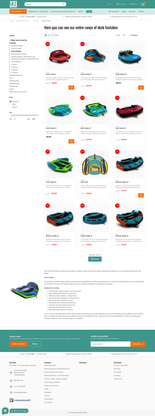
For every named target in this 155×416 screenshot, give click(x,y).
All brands (15, 101)
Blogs (124, 11)
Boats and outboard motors (53, 372)
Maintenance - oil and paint (38, 11)
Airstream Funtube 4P (122, 182)
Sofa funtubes (16, 61)
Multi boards (13, 86)
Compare (117, 375)
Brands (80, 11)
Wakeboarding (14, 83)
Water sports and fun (23, 21)
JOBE (14, 104)
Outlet (89, 11)
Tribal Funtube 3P (121, 128)
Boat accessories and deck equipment (57, 369)
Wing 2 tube (84, 182)
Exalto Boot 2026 (50, 365)
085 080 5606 (18, 380)
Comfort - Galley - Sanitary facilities (55, 379)
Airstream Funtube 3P (52, 236)
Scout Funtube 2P (51, 182)
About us (132, 11)
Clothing (47, 396)
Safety (46, 389)
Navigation (47, 392)
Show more (95, 259)
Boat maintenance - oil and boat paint (56, 375)
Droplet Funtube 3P (86, 236)
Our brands (48, 402)
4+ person (14, 72)
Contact (141, 11)
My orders (117, 369)
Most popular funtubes (18, 54)
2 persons (14, 67)
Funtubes (36, 21)
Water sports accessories (18, 92)
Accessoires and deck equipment (63, 11)
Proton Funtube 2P (86, 74)
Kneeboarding (14, 81)
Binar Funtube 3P (86, 128)
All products (118, 379)
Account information (121, 365)
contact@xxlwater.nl (20, 392)
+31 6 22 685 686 (19, 386)
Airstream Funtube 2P (122, 236)
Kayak (11, 89)
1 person (14, 64)
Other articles (48, 399)
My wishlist (117, 372)
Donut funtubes (16, 48)
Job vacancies (113, 11)
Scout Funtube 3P (51, 128)
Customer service (18, 344)
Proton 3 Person (51, 74)
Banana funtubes (17, 46)
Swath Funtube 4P (121, 74)
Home (11, 21)
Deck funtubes (46, 21)
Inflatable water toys (16, 75)
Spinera (14, 107)
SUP (10, 78)
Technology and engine (52, 382)
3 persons (14, 70)
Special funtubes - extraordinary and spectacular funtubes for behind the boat (24, 58)
